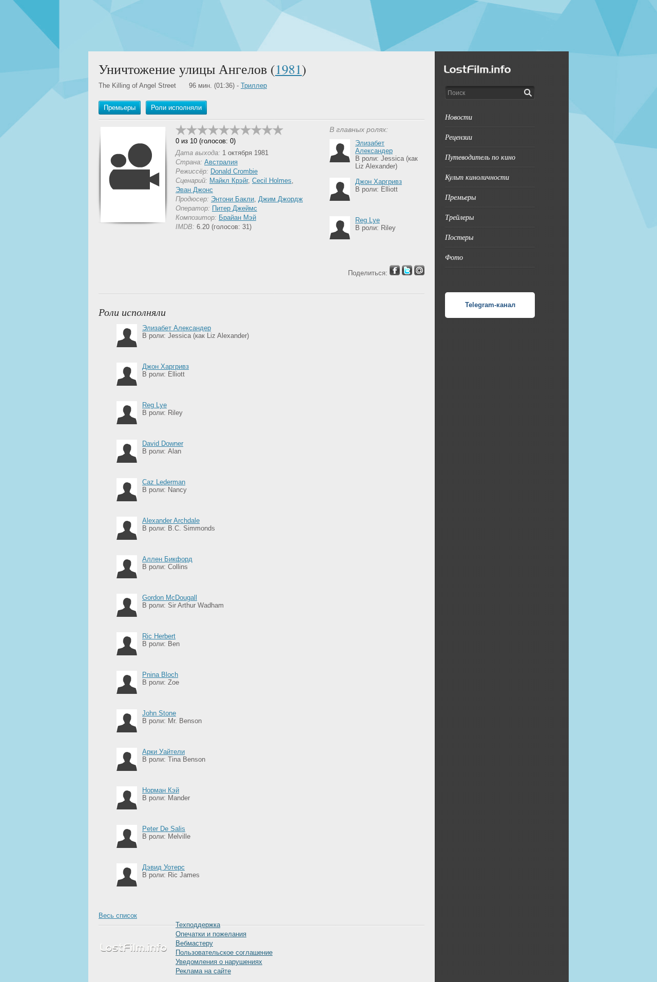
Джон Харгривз (378, 181)
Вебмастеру (194, 943)
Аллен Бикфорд (167, 559)
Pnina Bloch (160, 674)
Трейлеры (459, 217)
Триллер (254, 85)
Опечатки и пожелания (211, 934)
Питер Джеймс (234, 208)
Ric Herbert (159, 636)
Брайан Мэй (237, 217)
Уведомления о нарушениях (219, 962)
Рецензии (458, 137)
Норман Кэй (160, 790)
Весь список (118, 915)
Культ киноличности (477, 177)
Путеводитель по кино (480, 157)
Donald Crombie (234, 171)
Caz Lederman (163, 482)
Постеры (459, 237)
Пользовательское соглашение (224, 952)
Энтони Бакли (232, 199)
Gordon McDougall (169, 597)
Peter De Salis (163, 829)
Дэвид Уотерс (163, 867)
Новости (458, 117)
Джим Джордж (280, 199)
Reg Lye (367, 220)
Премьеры (460, 197)
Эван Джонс (194, 190)
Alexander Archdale (171, 520)
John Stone (159, 713)
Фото (454, 257)
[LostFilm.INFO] (328, 25)
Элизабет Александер (374, 147)
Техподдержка (198, 925)
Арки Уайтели (163, 752)
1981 (288, 69)
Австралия (221, 162)
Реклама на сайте (203, 971)
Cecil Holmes (272, 180)
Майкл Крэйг (228, 180)
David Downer (162, 443)
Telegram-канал (490, 305)
